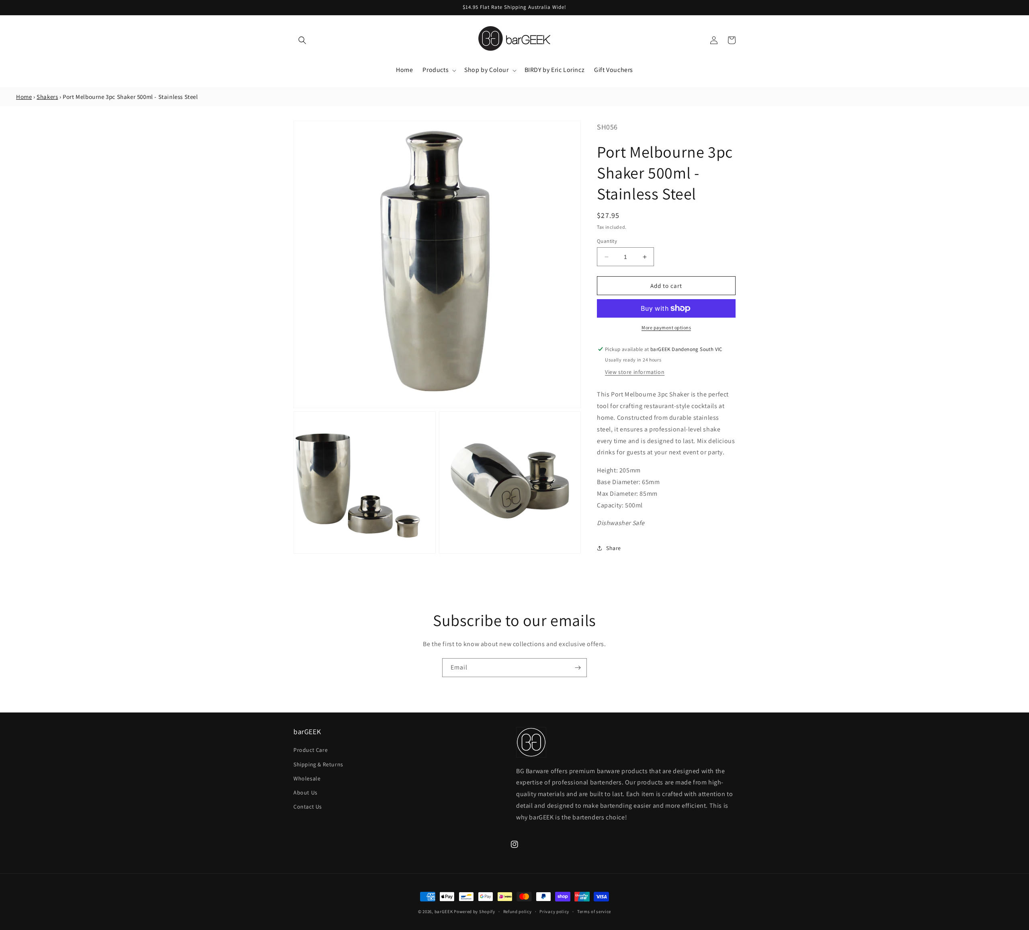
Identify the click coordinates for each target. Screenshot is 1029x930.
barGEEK (444, 911)
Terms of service (594, 911)
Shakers (47, 97)
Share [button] (613, 548)
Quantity (607, 241)
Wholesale (306, 778)
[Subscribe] (577, 667)
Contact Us (307, 806)
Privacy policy (554, 911)
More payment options (666, 327)
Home (24, 97)
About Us (305, 792)
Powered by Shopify (474, 911)
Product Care (310, 749)
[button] (302, 40)
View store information (634, 372)
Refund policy (517, 911)
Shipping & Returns (318, 764)
